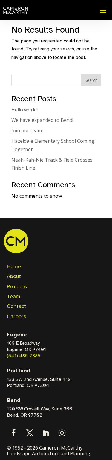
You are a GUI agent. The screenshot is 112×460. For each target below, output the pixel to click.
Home (14, 266)
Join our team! (27, 130)
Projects (17, 286)
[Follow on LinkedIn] (46, 433)
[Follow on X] (30, 433)
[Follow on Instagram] (62, 433)
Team (13, 296)
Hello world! (24, 109)
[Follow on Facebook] (14, 433)
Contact (16, 306)
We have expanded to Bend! (42, 120)
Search (91, 80)
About (14, 276)
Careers (16, 316)
